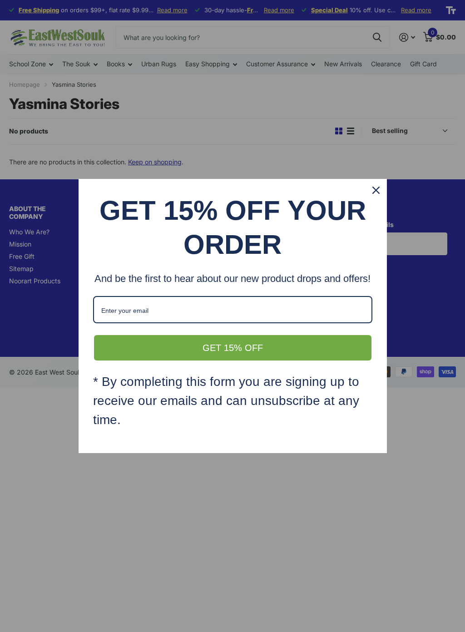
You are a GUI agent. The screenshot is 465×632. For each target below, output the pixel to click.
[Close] (376, 190)
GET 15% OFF (233, 348)
